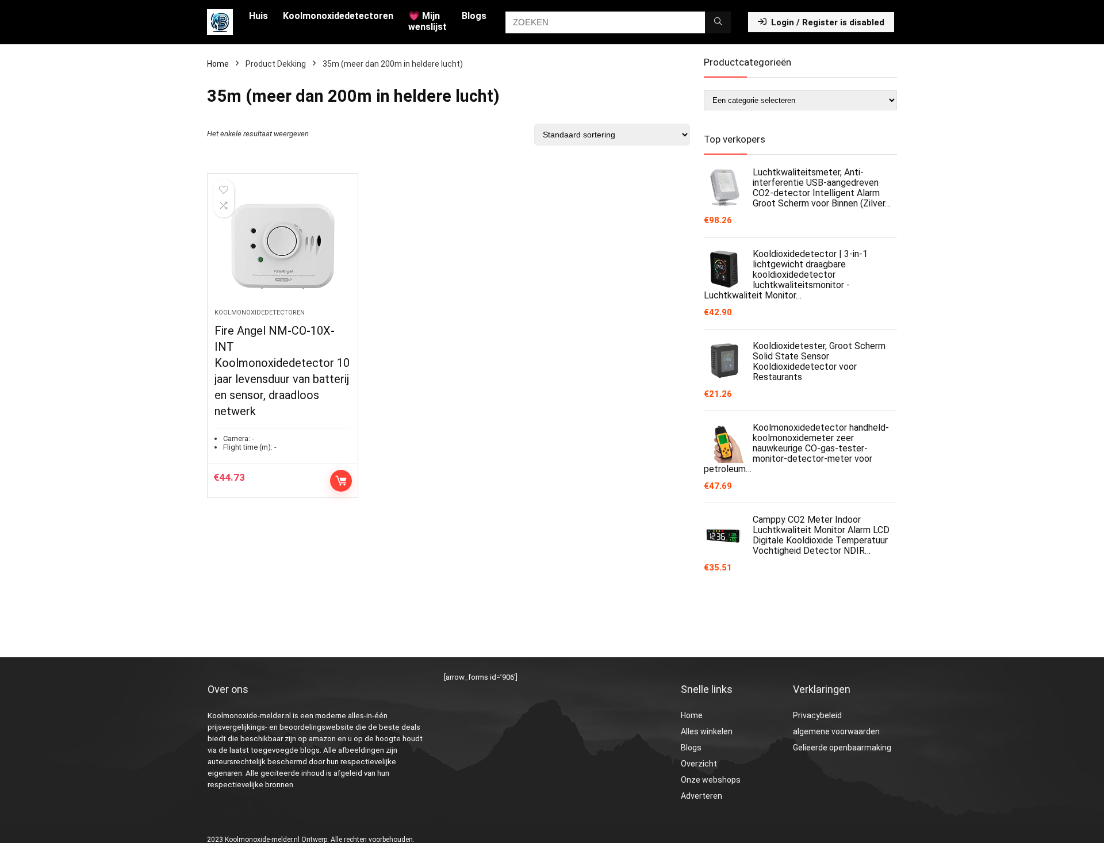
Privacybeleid (817, 715)
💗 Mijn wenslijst (427, 21)
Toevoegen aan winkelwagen (341, 481)
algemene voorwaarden (836, 731)
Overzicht (699, 763)
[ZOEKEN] (718, 22)
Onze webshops (711, 779)
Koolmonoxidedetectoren (338, 15)
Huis (258, 15)
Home (218, 63)
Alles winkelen (707, 731)
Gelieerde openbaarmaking (842, 747)
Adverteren (701, 795)
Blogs (474, 15)
